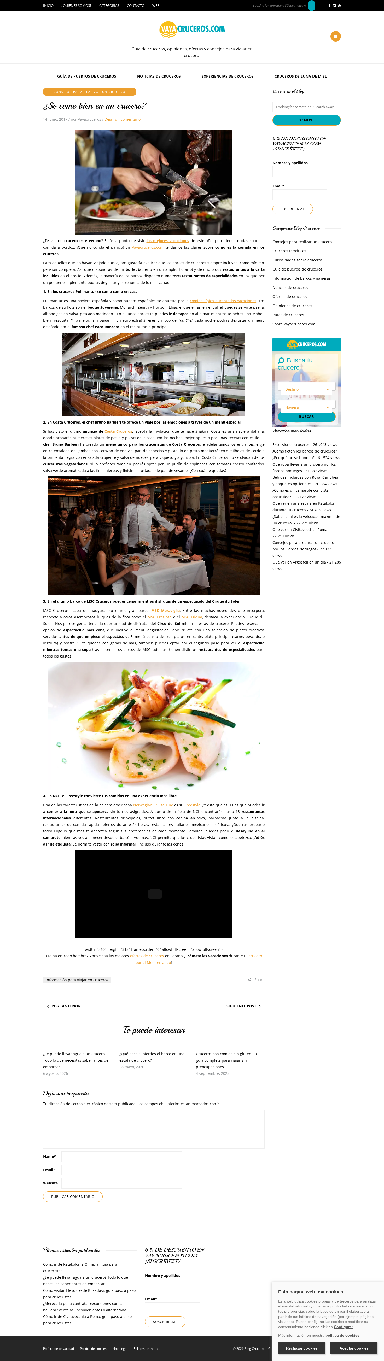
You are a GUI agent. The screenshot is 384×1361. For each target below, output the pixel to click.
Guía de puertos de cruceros (86, 76)
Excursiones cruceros (291, 444)
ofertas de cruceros (147, 955)
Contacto (135, 5)
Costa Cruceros (118, 431)
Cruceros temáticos (289, 250)
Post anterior (65, 1006)
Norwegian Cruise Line (153, 804)
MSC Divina (192, 616)
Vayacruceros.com (148, 247)
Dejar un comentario (122, 119)
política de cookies (342, 1335)
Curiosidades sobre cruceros (297, 259)
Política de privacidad (58, 1348)
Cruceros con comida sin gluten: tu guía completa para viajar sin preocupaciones (226, 1060)
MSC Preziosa (160, 616)
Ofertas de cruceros (289, 296)
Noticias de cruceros (159, 76)
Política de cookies (93, 1348)
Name (49, 1156)
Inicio (48, 5)
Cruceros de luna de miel (301, 76)
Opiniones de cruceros (292, 305)
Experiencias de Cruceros (228, 76)
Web (155, 5)
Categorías (109, 5)
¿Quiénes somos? (76, 5)
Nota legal (120, 1348)
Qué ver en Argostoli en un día (299, 562)
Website (50, 1183)
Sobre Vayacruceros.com (293, 323)
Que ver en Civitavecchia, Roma (299, 529)
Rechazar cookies (302, 1348)
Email (49, 1169)
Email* (278, 186)
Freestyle (192, 804)
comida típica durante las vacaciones (223, 300)
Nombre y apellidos (290, 162)
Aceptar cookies (354, 1348)
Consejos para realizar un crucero (90, 92)
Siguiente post (241, 1006)
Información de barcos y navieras (301, 278)
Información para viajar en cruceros (77, 979)
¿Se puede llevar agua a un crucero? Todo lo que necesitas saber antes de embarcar (75, 1060)
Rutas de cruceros (288, 314)
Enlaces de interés (146, 1348)
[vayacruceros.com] (306, 344)
